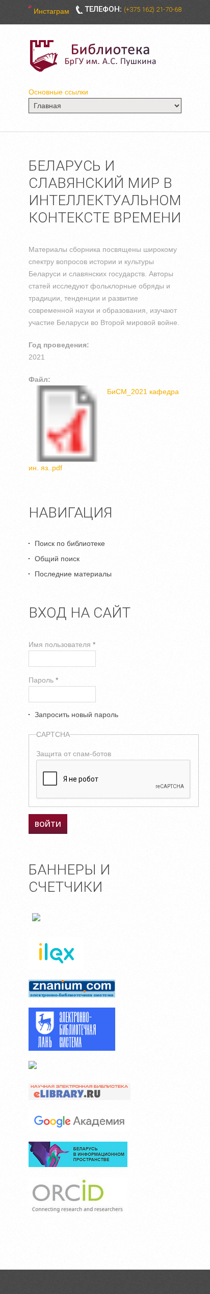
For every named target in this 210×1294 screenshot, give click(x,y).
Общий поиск (57, 559)
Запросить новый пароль (76, 714)
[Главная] (95, 56)
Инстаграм (51, 11)
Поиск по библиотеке (70, 543)
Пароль (43, 680)
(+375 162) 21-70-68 (152, 9)
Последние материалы (73, 574)
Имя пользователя (62, 644)
